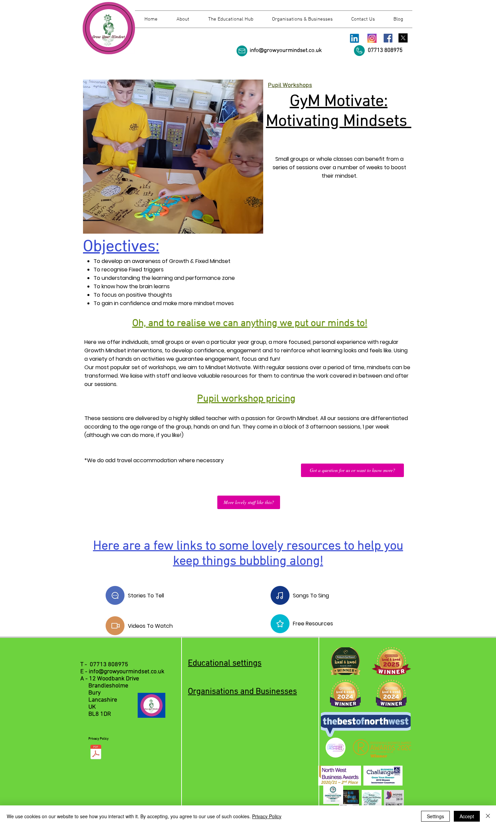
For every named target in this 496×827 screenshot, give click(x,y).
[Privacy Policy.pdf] (96, 753)
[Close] (488, 816)
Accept (467, 816)
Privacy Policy (266, 816)
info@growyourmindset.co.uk (286, 50)
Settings (435, 816)
